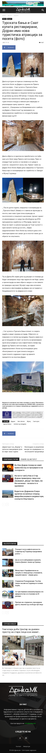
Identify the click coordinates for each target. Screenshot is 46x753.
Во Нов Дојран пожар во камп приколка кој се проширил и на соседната (29, 467)
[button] (43, 10)
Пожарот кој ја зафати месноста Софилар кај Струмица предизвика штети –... (28, 551)
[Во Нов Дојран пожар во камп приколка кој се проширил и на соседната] (7, 467)
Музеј (29, 421)
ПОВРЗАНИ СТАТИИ (11, 459)
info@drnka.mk (30, 723)
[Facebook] (20, 738)
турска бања (7, 424)
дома (4, 15)
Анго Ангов (21, 421)
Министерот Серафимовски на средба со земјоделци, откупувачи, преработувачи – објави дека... (28, 573)
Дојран (16, 15)
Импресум (26, 746)
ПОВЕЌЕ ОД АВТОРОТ (29, 459)
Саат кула (36, 421)
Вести (10, 15)
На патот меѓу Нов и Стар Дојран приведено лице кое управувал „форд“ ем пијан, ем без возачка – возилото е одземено (29, 481)
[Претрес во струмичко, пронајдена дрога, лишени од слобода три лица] (7, 605)
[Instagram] (26, 738)
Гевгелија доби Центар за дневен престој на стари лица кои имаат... (21, 630)
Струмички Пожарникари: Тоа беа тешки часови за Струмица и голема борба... (29, 583)
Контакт (18, 746)
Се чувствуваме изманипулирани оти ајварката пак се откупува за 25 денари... (29, 594)
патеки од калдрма (20, 424)
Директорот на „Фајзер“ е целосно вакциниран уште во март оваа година (12, 449)
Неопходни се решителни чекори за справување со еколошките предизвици (34, 449)
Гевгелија (5, 664)
